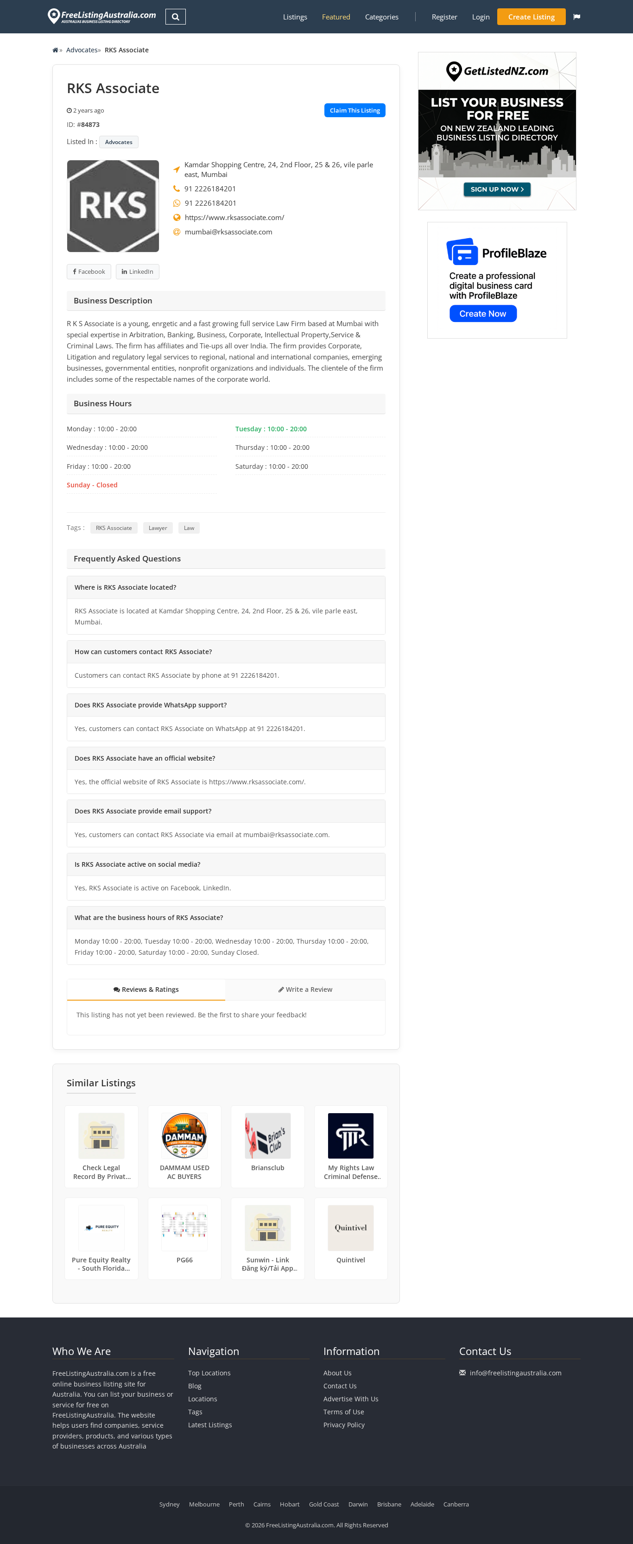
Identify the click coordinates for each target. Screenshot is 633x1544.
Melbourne (204, 1504)
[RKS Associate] (113, 205)
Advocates (82, 49)
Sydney (169, 1504)
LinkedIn (141, 271)
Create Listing (531, 16)
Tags (195, 1411)
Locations (202, 1398)
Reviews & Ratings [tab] (149, 989)
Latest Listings (210, 1424)
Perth (236, 1504)
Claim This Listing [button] (355, 110)
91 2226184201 (210, 188)
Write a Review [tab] (308, 989)
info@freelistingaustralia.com (516, 1372)
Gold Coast (324, 1504)
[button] (577, 16)
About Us (337, 1372)
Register (444, 16)
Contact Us (340, 1385)
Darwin (358, 1504)
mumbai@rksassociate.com (228, 231)
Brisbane (389, 1504)
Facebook (91, 271)
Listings (295, 16)
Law (189, 528)
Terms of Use (343, 1411)
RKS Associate (114, 528)
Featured (336, 16)
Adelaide (422, 1504)
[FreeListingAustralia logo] (100, 16)
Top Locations (209, 1372)
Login (481, 16)
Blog (195, 1385)
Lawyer (158, 528)
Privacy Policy (344, 1424)
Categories (382, 16)
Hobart (290, 1504)
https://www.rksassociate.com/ (235, 217)
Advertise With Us (351, 1398)
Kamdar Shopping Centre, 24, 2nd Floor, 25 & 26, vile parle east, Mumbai (278, 169)
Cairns (262, 1504)
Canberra (456, 1504)
